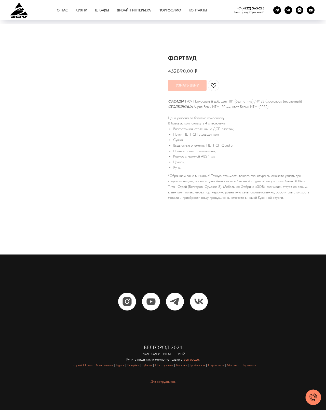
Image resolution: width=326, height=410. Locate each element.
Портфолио (169, 10)
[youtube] (311, 10)
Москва (232, 365)
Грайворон (197, 365)
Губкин (147, 365)
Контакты (198, 10)
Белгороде (191, 359)
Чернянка (248, 365)
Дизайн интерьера (134, 10)
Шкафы (102, 10)
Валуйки (133, 365)
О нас (62, 10)
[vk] (288, 10)
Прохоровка (164, 365)
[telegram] (277, 10)
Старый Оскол (81, 365)
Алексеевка (104, 365)
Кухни (81, 10)
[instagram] (299, 10)
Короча (181, 365)
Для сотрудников (163, 381)
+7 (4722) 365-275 (250, 8)
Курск (120, 365)
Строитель (216, 365)
